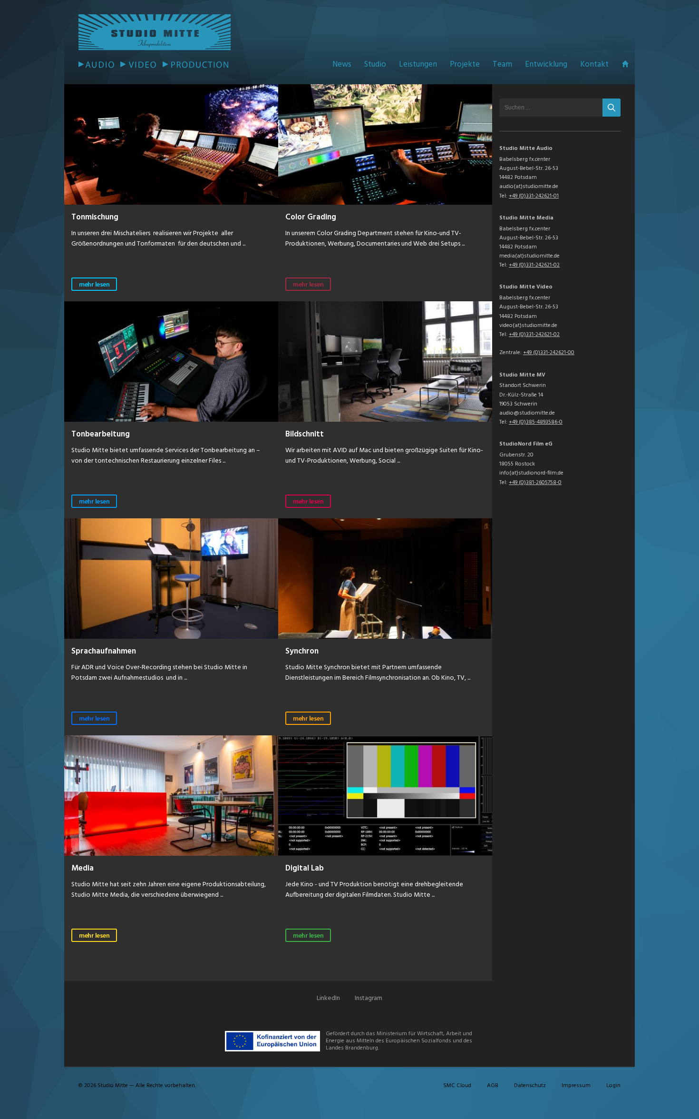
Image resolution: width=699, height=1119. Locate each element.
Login (613, 1085)
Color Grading (310, 216)
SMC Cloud (457, 1085)
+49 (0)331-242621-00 (548, 352)
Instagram (368, 998)
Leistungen (418, 64)
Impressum (576, 1085)
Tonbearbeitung (100, 433)
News (341, 64)
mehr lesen (94, 284)
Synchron (302, 650)
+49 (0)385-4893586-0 (536, 422)
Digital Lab (304, 867)
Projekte (465, 64)
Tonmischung (94, 216)
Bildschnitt (304, 433)
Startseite (625, 64)
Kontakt (594, 64)
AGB (492, 1085)
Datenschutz (530, 1085)
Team (502, 64)
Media (82, 867)
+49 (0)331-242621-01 (534, 196)
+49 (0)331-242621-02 (534, 265)
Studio (375, 64)
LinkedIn (328, 998)
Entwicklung (546, 64)
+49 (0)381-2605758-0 (535, 482)
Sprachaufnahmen (103, 650)
